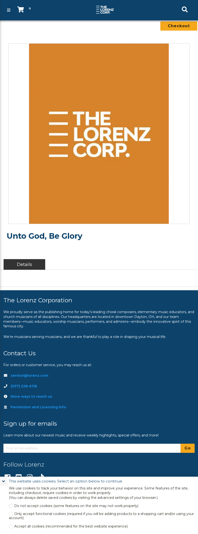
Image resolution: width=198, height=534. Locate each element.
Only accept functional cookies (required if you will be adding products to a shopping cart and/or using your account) (101, 516)
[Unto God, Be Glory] (99, 133)
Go (187, 448)
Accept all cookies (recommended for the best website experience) (71, 526)
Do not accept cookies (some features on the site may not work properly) (76, 506)
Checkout (179, 26)
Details (24, 264)
